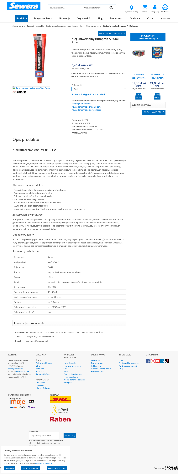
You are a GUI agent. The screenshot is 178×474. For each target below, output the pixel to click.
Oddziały (135, 18)
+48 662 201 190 (23, 371)
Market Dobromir (43, 388)
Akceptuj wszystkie (57, 468)
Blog (99, 18)
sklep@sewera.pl (15, 368)
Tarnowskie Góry (43, 374)
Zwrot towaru (97, 363)
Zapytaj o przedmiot (81, 103)
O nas (150, 18)
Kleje (81, 26)
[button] (162, 72)
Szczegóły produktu (35, 26)
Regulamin (95, 360)
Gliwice (39, 366)
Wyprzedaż (83, 18)
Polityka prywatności (128, 366)
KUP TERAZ (138, 96)
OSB (65, 368)
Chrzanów (40, 382)
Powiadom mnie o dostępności (86, 110)
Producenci (116, 18)
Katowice (40, 368)
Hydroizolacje (70, 363)
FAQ (121, 368)
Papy (66, 371)
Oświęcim (40, 385)
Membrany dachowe (72, 366)
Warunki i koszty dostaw (101, 368)
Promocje (64, 18)
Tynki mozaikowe (71, 377)
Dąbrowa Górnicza (44, 363)
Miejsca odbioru (43, 18)
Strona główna (19, 26)
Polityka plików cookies (129, 363)
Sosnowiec (40, 371)
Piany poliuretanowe (72, 374)
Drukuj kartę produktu (112, 33)
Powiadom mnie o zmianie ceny (86, 106)
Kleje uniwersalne (93, 26)
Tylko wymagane (31, 468)
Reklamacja (96, 366)
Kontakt (165, 18)
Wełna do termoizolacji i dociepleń (74, 381)
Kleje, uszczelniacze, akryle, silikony (61, 26)
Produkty (21, 18)
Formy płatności (98, 371)
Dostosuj (9, 468)
